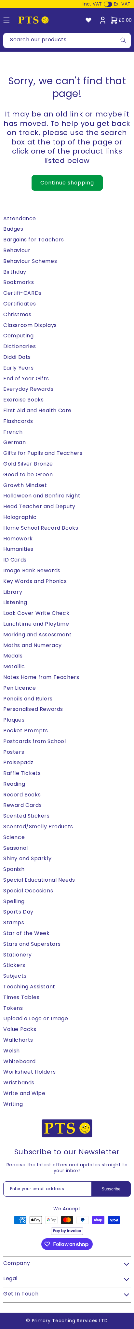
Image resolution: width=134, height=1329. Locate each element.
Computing (18, 335)
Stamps (13, 922)
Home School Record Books (40, 528)
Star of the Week (26, 933)
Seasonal (15, 848)
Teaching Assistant (29, 986)
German (14, 442)
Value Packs (19, 1029)
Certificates (19, 303)
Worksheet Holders (29, 1072)
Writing (13, 1104)
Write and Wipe (24, 1093)
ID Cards (15, 559)
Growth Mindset (25, 485)
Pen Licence (19, 688)
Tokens (13, 1008)
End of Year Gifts (26, 378)
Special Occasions (28, 890)
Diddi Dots (17, 357)
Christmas (17, 314)
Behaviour (16, 250)
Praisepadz (18, 762)
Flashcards (18, 421)
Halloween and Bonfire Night (41, 495)
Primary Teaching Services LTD (70, 1320)
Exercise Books (23, 399)
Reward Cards (22, 805)
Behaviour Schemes (30, 261)
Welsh (11, 1050)
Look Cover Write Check (36, 613)
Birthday (14, 272)
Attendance (19, 218)
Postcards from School (34, 741)
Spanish (13, 869)
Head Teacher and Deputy (39, 506)
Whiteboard (19, 1061)
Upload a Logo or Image (35, 1018)
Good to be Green (28, 474)
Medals (13, 655)
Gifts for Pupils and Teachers (42, 453)
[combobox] (67, 40)
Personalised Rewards (33, 709)
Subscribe (110, 1189)
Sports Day (18, 911)
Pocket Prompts (25, 730)
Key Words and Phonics (35, 581)
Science (14, 837)
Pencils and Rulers (28, 698)
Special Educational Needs (39, 880)
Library (12, 592)
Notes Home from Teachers (41, 677)
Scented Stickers (26, 816)
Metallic (14, 666)
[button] (121, 20)
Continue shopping (67, 182)
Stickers (14, 965)
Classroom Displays (30, 325)
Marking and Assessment (37, 634)
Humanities (18, 549)
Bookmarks (18, 282)
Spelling (14, 901)
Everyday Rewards (28, 389)
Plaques (13, 720)
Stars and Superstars (32, 944)
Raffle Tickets (22, 773)
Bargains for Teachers (33, 239)
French (13, 432)
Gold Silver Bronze (28, 464)
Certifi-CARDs (22, 293)
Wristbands (18, 1082)
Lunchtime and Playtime (36, 624)
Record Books (22, 794)
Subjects (15, 976)
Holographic (20, 517)
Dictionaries (19, 346)
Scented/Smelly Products (38, 826)
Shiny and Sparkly (27, 858)
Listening (15, 602)
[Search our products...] (123, 40)
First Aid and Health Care (37, 410)
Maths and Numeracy (32, 645)
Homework (18, 538)
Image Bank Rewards (31, 570)
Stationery (17, 954)
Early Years (18, 368)
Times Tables (21, 997)
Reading (14, 784)
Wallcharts (18, 1040)
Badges (13, 229)
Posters (13, 752)
